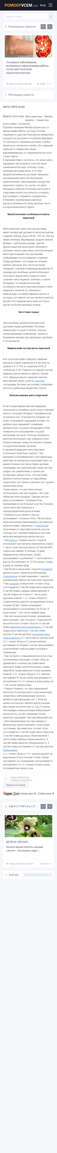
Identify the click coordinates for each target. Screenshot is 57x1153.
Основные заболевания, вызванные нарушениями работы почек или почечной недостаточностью (27, 67)
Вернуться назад (15, 785)
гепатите (14, 583)
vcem (21, 5)
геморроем (41, 525)
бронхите (46, 569)
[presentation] (43, 26)
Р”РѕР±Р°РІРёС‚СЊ (22, 779)
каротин (39, 380)
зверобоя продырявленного (26, 627)
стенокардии (10, 576)
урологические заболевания (22, 84)
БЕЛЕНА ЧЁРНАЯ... (17, 841)
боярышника (10, 750)
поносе (13, 540)
